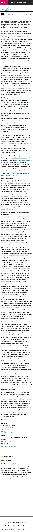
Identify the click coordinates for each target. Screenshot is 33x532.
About (9, 522)
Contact (29, 529)
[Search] (23, 14)
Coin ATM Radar (20, 106)
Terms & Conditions (23, 526)
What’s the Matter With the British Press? (13, 2)
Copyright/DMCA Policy (8, 529)
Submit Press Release (10, 526)
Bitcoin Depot (5, 39)
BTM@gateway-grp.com (8, 432)
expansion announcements (19, 158)
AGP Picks (4, 2)
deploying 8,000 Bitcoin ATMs (23, 160)
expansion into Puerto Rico (23, 61)
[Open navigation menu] (2, 14)
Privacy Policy (21, 529)
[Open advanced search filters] (26, 14)
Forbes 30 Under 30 (15, 173)
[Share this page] (31, 14)
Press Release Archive (19, 522)
